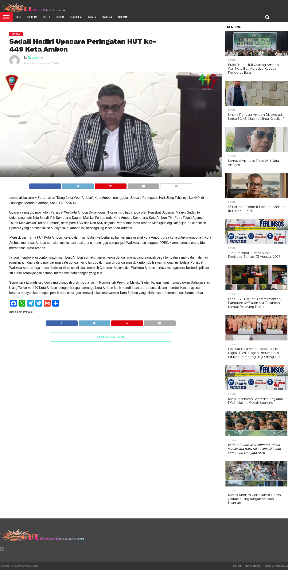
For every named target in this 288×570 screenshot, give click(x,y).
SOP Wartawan (253, 566)
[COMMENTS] (176, 185)
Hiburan (123, 17)
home (19, 17)
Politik (47, 17)
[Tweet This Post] (78, 185)
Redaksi (33, 58)
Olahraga (107, 17)
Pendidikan (76, 17)
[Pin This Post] (110, 185)
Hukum (60, 17)
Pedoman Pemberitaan (276, 566)
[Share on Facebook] (45, 185)
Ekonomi (32, 17)
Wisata (92, 17)
